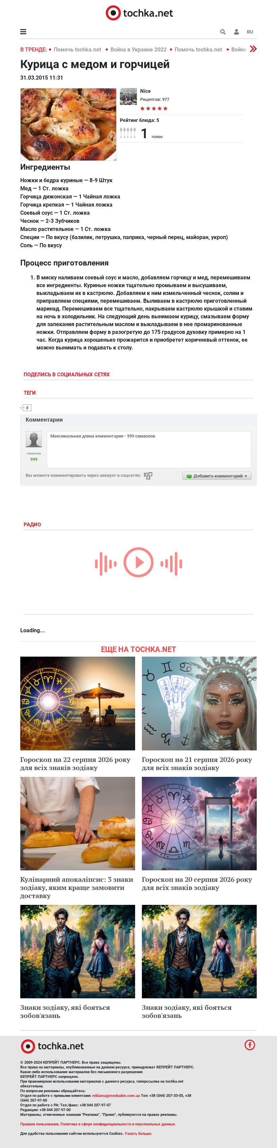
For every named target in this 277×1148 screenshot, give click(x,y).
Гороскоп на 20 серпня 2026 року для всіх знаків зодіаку (197, 883)
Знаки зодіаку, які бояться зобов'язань (65, 1011)
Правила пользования (39, 1124)
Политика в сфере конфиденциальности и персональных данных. (118, 1124)
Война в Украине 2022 (138, 49)
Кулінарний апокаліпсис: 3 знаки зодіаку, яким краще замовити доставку (76, 887)
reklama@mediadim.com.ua (116, 1095)
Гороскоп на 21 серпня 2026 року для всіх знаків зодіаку (197, 763)
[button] (236, 31)
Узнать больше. (138, 1133)
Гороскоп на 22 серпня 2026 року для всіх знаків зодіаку (75, 763)
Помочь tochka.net (78, 49)
